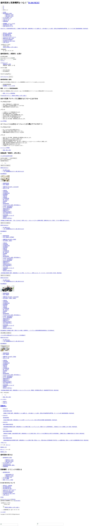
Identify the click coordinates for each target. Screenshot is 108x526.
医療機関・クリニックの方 (9, 85)
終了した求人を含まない (6, 159)
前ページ (2, 449)
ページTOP (2, 512)
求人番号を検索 (4, 56)
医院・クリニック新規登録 (9, 93)
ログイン (2, 60)
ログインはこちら (4, 76)
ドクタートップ (4, 62)
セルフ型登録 (3, 121)
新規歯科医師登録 (7, 84)
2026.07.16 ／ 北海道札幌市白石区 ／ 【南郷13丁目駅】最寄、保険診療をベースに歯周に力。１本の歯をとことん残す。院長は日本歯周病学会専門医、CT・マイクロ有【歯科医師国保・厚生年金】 (44, 28)
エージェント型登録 (5, 147)
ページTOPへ (3, 399)
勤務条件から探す (7, 64)
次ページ (8, 444)
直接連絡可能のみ (4, 160)
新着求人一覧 (3, 447)
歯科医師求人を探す (7, 13)
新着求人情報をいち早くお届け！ (10, 47)
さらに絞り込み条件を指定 (6, 155)
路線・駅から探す (7, 150)
